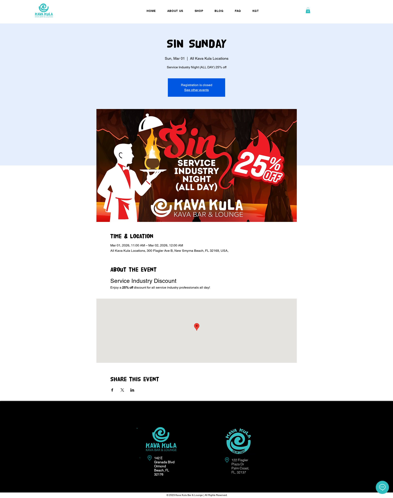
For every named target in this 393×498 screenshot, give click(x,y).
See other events (196, 90)
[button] (308, 10)
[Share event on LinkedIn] (132, 390)
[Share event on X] (122, 390)
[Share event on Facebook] (112, 390)
